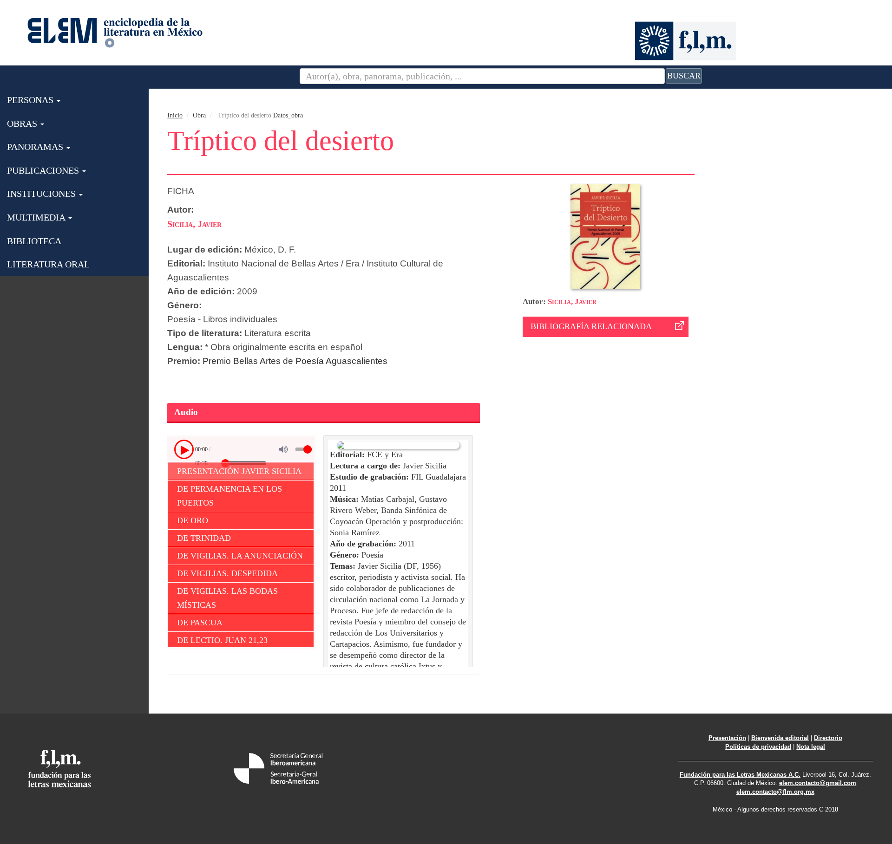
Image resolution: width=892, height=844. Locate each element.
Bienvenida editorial (780, 737)
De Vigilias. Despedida (227, 573)
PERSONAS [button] (31, 100)
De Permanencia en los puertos (229, 495)
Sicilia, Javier (572, 301)
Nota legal (810, 746)
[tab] (323, 413)
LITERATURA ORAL (48, 264)
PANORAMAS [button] (36, 147)
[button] (184, 449)
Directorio (828, 737)
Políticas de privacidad (758, 746)
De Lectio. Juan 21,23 (222, 640)
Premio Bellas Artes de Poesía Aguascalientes (295, 361)
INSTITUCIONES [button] (42, 193)
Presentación (727, 737)
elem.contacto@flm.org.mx (775, 791)
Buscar (684, 75)
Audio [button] (186, 412)
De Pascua (200, 622)
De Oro (192, 520)
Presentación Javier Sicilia (239, 471)
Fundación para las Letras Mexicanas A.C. (740, 774)
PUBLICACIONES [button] (44, 170)
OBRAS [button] (23, 123)
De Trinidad (204, 538)
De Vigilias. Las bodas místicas (227, 598)
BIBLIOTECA (34, 241)
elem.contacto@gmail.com (817, 782)
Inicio (175, 115)
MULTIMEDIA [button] (37, 217)
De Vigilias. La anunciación (240, 555)
